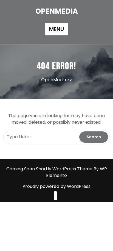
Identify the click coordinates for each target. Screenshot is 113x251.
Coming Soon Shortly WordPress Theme (50, 169)
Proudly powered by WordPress (56, 186)
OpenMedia (56, 11)
